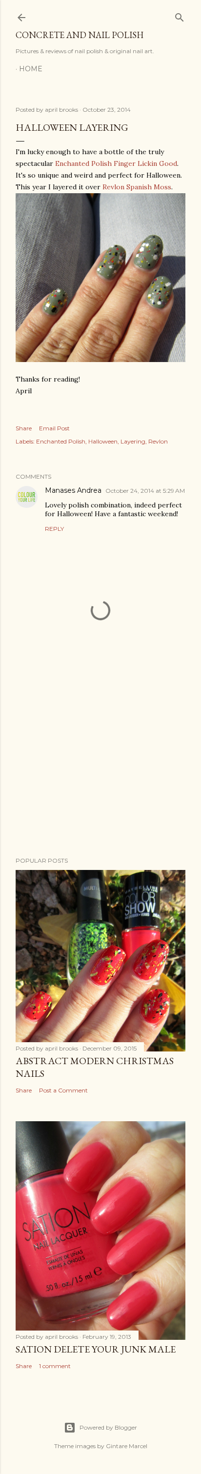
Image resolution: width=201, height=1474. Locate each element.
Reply (54, 528)
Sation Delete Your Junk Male (96, 1349)
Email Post (54, 428)
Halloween (103, 441)
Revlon (158, 441)
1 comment (55, 1366)
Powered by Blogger (108, 1427)
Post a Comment (63, 1090)
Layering (133, 441)
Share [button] (24, 428)
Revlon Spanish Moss (136, 186)
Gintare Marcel (126, 1446)
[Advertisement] (100, 764)
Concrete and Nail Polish (79, 34)
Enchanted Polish (83, 163)
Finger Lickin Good (145, 163)
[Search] (179, 15)
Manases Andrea (73, 490)
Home (30, 68)
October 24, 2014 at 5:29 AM (145, 490)
